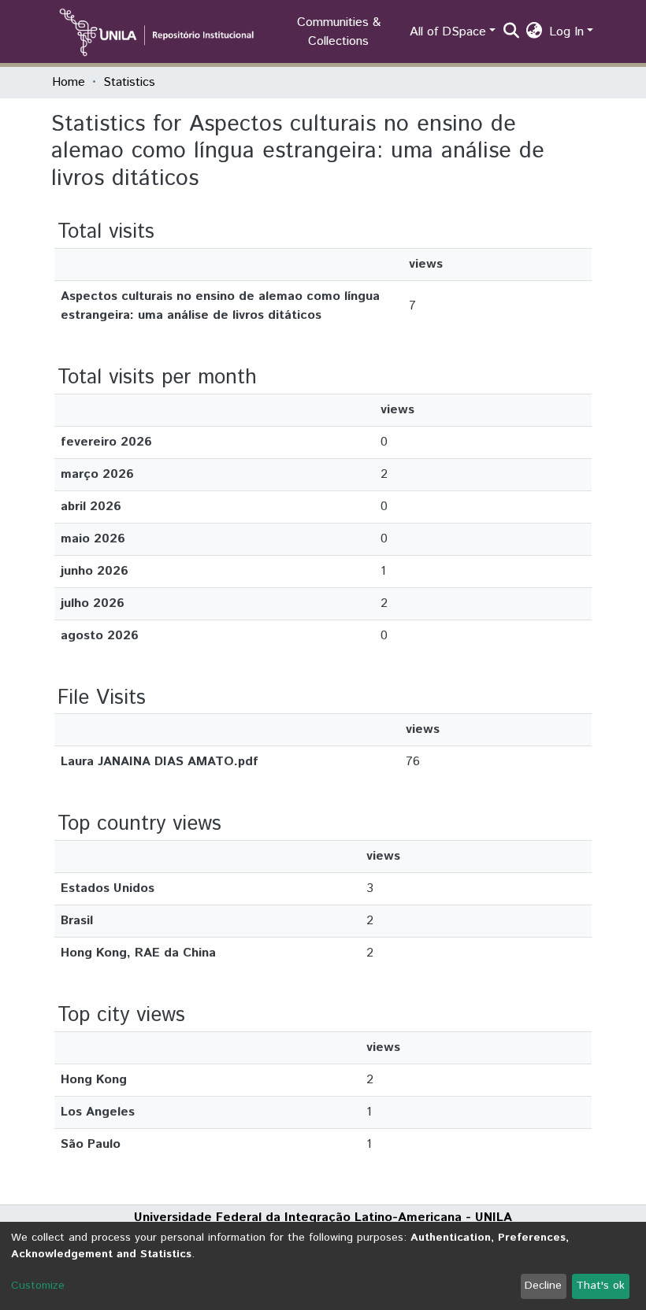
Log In (566, 32)
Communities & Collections (339, 31)
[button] (534, 32)
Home (68, 82)
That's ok (600, 1285)
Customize (38, 1285)
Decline (543, 1285)
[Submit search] (512, 32)
